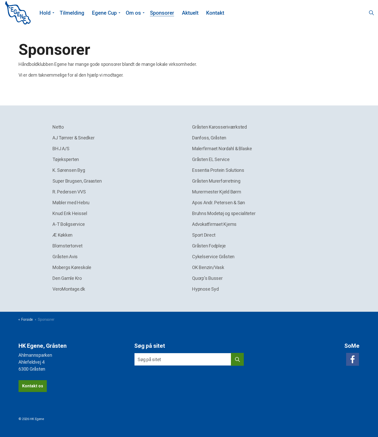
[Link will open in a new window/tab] (352, 359)
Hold (45, 13)
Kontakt (215, 13)
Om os (133, 13)
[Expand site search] (371, 12)
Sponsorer (162, 13)
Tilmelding (72, 13)
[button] (237, 359)
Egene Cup (104, 13)
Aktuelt (190, 13)
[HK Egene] (18, 12)
